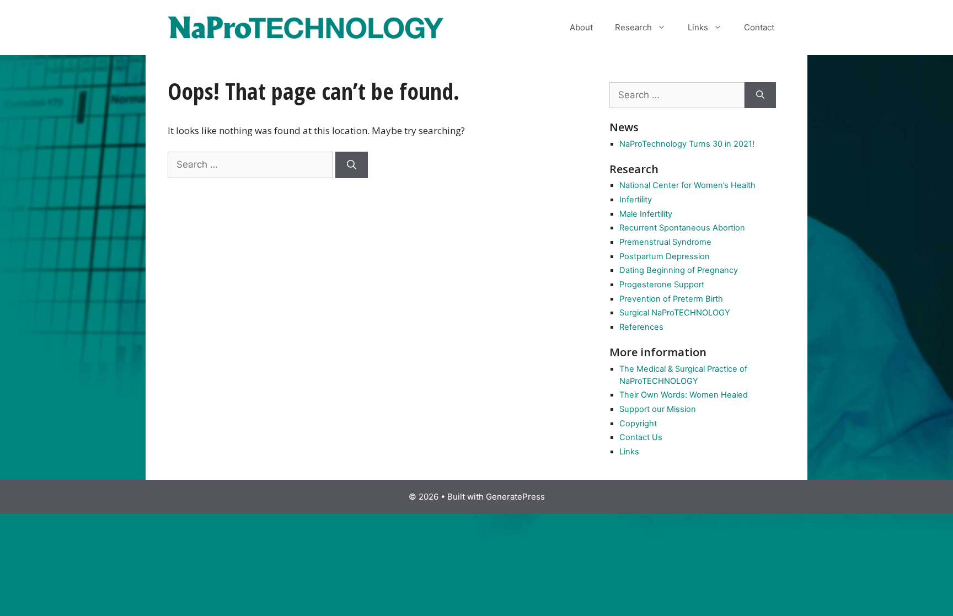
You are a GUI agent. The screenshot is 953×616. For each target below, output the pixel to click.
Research (633, 27)
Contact (759, 27)
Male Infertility (645, 214)
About (581, 27)
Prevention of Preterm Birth (671, 299)
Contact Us (640, 437)
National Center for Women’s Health (687, 185)
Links (698, 27)
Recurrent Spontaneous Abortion (682, 228)
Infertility (635, 200)
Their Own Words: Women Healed (683, 395)
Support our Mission (657, 409)
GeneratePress (515, 496)
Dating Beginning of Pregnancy (678, 270)
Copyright (638, 423)
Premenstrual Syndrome (665, 242)
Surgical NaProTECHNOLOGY (674, 313)
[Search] (351, 165)
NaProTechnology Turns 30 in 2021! (686, 144)
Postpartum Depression (664, 256)
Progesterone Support (661, 285)
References (641, 327)
